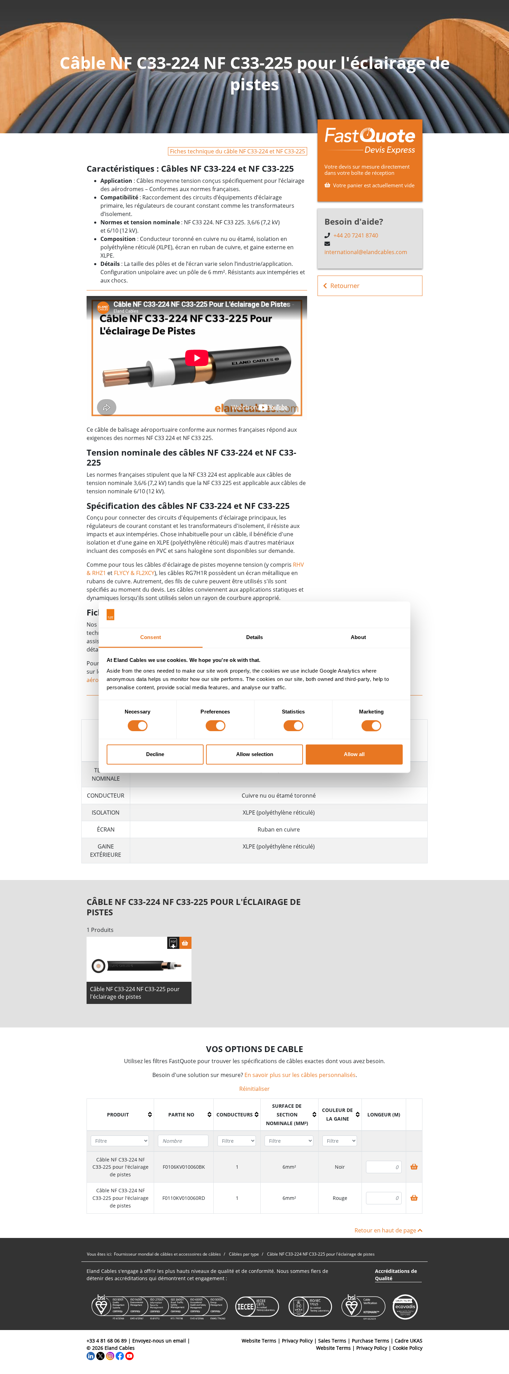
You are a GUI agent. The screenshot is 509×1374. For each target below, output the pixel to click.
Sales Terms (332, 1340)
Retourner (344, 285)
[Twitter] (100, 1355)
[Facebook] (120, 1355)
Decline (155, 754)
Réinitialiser (254, 1089)
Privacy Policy (297, 1340)
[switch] (215, 725)
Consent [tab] (150, 637)
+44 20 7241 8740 (355, 235)
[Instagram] (110, 1355)
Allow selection (254, 754)
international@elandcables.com (365, 252)
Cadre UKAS (408, 1340)
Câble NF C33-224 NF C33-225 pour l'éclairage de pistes (135, 992)
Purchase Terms (370, 1340)
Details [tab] (254, 637)
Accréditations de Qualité (396, 1275)
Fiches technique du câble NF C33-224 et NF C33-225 (237, 151)
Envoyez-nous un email (159, 1340)
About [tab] (358, 637)
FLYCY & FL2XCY (134, 573)
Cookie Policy (407, 1348)
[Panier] (185, 943)
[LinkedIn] (91, 1355)
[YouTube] (129, 1355)
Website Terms (259, 1340)
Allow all (354, 754)
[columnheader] (120, 1114)
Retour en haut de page (386, 1230)
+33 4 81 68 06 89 (107, 1340)
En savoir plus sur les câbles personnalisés (300, 1075)
